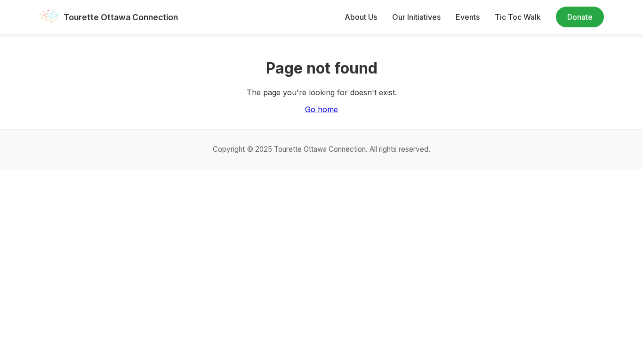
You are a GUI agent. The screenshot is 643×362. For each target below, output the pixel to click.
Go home (321, 109)
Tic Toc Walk (518, 17)
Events (468, 17)
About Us (361, 17)
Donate (580, 17)
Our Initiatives (416, 17)
